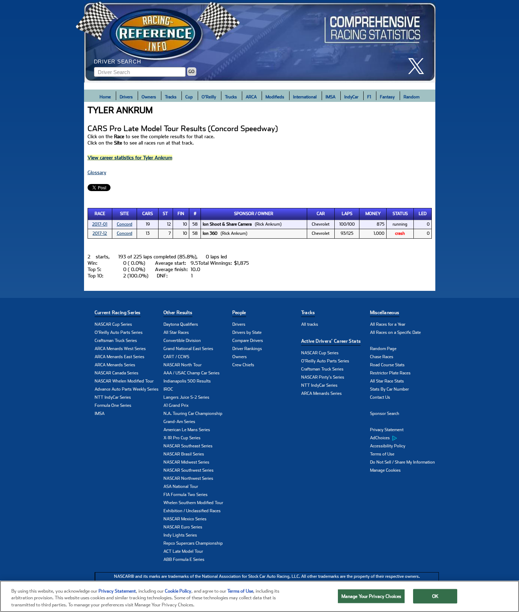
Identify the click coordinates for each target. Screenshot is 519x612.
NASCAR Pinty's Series (322, 377)
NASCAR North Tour (182, 364)
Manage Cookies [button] (385, 470)
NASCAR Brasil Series (183, 454)
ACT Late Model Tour (183, 551)
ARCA (251, 96)
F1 (369, 96)
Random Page (383, 348)
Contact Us (380, 397)
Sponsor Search (384, 413)
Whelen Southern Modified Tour (193, 502)
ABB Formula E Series (183, 559)
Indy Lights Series (180, 535)
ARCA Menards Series (115, 364)
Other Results (177, 312)
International (305, 96)
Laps (347, 213)
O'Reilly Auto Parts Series (119, 332)
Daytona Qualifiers (180, 324)
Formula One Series (113, 405)
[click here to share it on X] (418, 66)
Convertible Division (182, 340)
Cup (189, 96)
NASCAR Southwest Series (188, 470)
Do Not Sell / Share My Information (402, 462)
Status (400, 213)
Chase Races (381, 356)
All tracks (309, 324)
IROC (168, 389)
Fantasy (387, 96)
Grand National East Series (188, 348)
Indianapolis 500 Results (187, 381)
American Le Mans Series (186, 429)
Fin (181, 213)
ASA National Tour (180, 486)
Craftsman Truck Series (116, 340)
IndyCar (351, 96)
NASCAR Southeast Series (188, 445)
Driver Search (117, 62)
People (239, 312)
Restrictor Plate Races (390, 373)
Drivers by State (247, 332)
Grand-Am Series (179, 421)
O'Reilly (209, 96)
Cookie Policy (178, 591)
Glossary (97, 172)
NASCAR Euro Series (182, 527)
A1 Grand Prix (176, 405)
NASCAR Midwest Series (186, 462)
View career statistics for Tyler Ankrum (130, 157)
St (165, 213)
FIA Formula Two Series (185, 494)
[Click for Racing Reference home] (260, 41)
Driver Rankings (247, 348)
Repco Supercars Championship (193, 543)
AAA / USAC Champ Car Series (191, 373)
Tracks (171, 96)
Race (100, 213)
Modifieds (275, 96)
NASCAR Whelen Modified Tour (124, 381)
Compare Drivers (247, 340)
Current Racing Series (118, 312)
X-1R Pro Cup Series (182, 437)
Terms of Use (382, 454)
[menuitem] (404, 438)
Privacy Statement (387, 429)
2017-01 (99, 224)
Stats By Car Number (389, 389)
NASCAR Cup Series (113, 324)
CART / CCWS (176, 356)
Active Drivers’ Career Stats (331, 341)
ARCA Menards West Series (120, 348)
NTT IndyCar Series (113, 397)
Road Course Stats (387, 364)
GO (192, 71)
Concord (124, 224)
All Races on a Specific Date (395, 332)
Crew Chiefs (243, 364)
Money (373, 213)
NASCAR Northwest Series (188, 478)
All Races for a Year (387, 324)
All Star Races (176, 332)
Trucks (231, 96)
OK (435, 596)
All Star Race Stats (387, 381)
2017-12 (100, 233)
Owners (149, 96)
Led (422, 213)
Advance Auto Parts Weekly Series (127, 389)
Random (411, 96)
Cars (147, 213)
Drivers (126, 96)
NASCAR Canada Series (116, 373)
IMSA (330, 96)
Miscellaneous (384, 312)
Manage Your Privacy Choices (371, 596)
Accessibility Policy (387, 445)
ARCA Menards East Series (119, 356)
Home (105, 96)
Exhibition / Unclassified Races (192, 510)
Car (321, 213)
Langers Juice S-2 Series (186, 397)
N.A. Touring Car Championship (192, 413)
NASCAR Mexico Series (185, 518)
